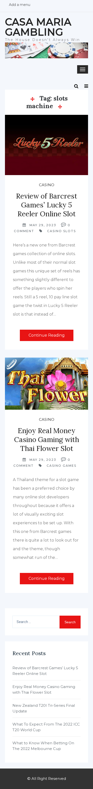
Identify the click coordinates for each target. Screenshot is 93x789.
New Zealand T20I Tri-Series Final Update (43, 708)
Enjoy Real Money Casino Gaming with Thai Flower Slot (46, 439)
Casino (46, 184)
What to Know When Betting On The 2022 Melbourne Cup (43, 746)
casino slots (61, 231)
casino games (61, 465)
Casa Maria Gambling (38, 27)
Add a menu (19, 4)
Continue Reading (47, 335)
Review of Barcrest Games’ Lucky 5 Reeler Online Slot (46, 205)
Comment (24, 231)
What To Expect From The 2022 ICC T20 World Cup (46, 727)
